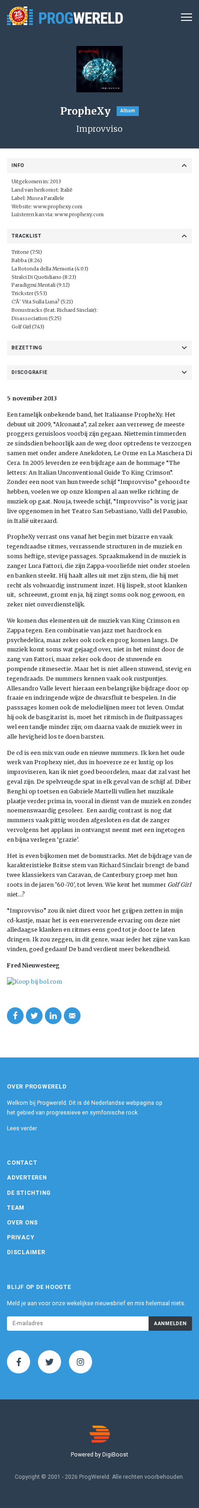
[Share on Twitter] (34, 1015)
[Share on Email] (72, 1015)
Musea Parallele (45, 198)
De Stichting (29, 1193)
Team (16, 1208)
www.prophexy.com (57, 207)
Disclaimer (26, 1252)
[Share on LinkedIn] (53, 1015)
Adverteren (27, 1177)
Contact (22, 1163)
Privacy (20, 1237)
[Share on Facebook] (15, 1015)
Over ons (22, 1222)
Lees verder (22, 1128)
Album (127, 111)
